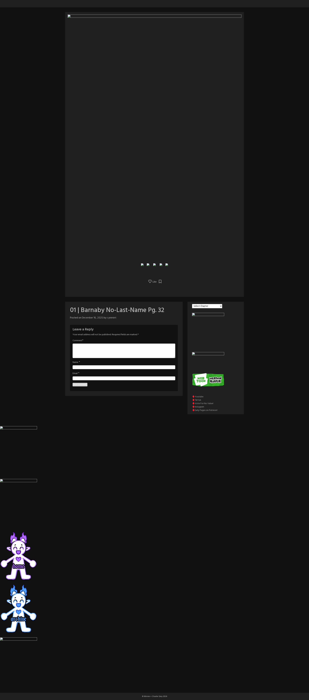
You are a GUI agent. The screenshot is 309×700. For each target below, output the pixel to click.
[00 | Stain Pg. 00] (142, 264)
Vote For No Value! (204, 403)
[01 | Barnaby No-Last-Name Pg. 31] (148, 264)
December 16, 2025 (92, 318)
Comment (77, 340)
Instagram (199, 407)
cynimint (111, 318)
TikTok (198, 400)
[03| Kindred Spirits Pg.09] (166, 264)
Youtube (199, 397)
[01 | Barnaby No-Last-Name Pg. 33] (161, 264)
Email (75, 373)
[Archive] (154, 264)
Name (75, 362)
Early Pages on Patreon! (206, 410)
